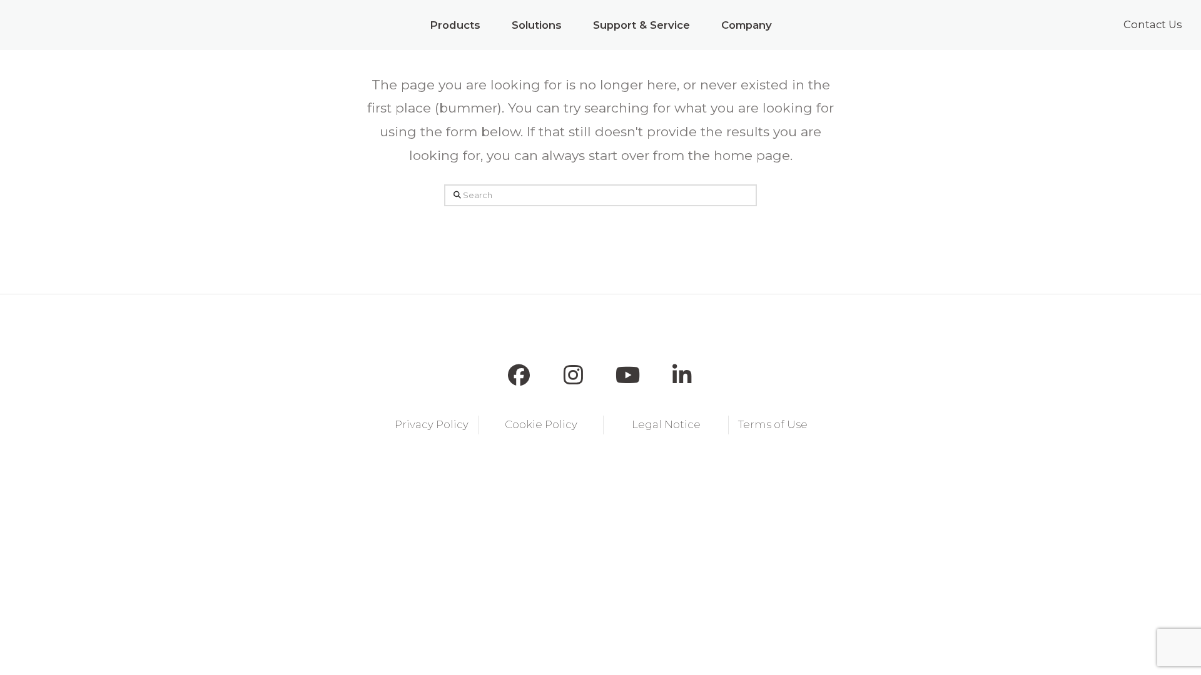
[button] (455, 25)
